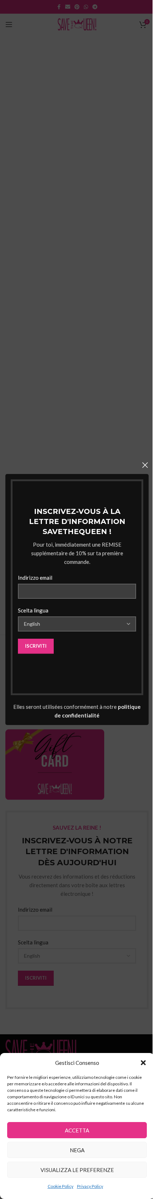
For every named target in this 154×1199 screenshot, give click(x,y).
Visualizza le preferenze (77, 1170)
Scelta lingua (33, 610)
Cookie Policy (60, 1186)
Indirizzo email (35, 577)
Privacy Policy (90, 1186)
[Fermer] (145, 465)
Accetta (77, 1130)
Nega (77, 1150)
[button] (143, 1062)
